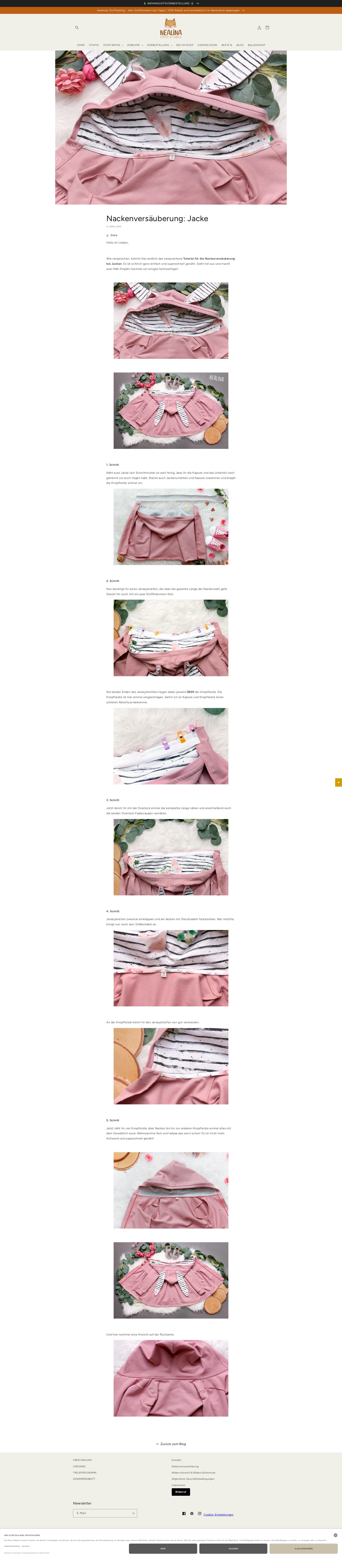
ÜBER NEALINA (82, 1460)
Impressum (178, 1485)
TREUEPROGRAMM (85, 1472)
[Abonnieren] (133, 1513)
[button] (77, 27)
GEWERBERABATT (84, 1478)
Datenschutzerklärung (185, 1466)
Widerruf (180, 1491)
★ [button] (338, 782)
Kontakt (176, 1460)
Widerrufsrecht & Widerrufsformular (194, 1472)
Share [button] (114, 235)
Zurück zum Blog (173, 1444)
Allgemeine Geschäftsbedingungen (193, 1478)
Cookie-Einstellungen (218, 1514)
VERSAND (79, 1466)
